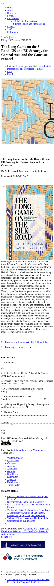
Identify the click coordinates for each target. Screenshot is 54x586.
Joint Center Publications (25, 21)
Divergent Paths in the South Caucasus (25, 502)
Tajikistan (11, 479)
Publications (13, 18)
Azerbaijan (12, 468)
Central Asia (13, 460)
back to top (6, 536)
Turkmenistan (13, 485)
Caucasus (11, 463)
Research (11, 13)
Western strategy (15, 458)
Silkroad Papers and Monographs (29, 24)
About (10, 10)
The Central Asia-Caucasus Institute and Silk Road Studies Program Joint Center (28, 580)
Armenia (11, 466)
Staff (9, 29)
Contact (11, 26)
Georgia (11, 471)
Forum (10, 15)
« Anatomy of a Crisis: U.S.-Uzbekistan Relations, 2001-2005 (25, 530)
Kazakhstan (12, 474)
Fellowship (12, 32)
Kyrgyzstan (12, 477)
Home (10, 7)
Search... (5, 37)
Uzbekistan (12, 482)
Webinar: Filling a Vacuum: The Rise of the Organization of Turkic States (27, 519)
